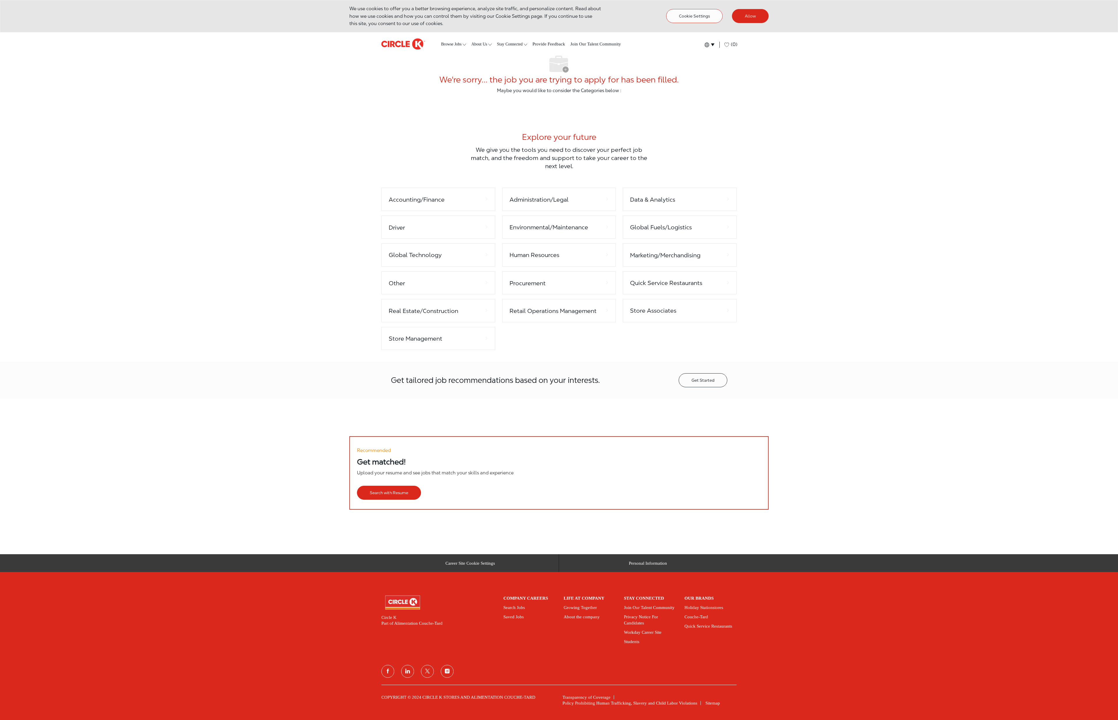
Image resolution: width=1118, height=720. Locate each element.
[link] (438, 602)
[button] (709, 45)
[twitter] (427, 671)
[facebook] (387, 671)
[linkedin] (407, 671)
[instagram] (447, 671)
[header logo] (403, 44)
